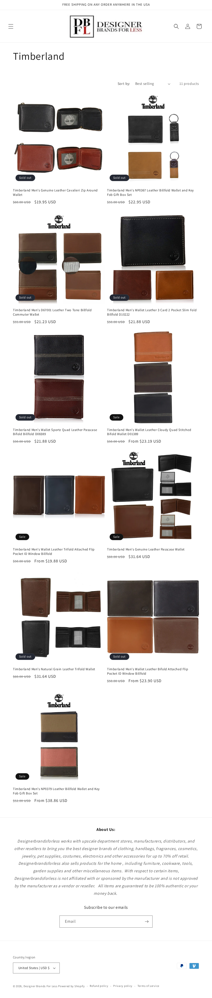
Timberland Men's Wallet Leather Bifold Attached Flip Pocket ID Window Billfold (147, 671)
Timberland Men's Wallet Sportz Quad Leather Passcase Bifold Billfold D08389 (55, 432)
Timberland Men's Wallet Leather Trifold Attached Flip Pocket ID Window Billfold (54, 551)
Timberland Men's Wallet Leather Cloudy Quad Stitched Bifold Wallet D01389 (149, 432)
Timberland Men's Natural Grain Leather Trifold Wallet (54, 669)
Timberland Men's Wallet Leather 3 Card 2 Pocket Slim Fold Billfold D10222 (151, 312)
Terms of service (148, 986)
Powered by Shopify (71, 986)
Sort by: (124, 83)
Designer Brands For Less (41, 986)
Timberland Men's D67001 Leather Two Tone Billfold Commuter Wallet (52, 312)
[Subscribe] (146, 921)
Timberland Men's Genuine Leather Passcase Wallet (146, 549)
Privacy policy (122, 986)
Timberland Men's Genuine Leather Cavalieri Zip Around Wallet (55, 192)
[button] (11, 26)
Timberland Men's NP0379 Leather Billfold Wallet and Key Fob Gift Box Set (56, 791)
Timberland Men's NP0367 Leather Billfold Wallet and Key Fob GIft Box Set (150, 192)
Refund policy (99, 986)
